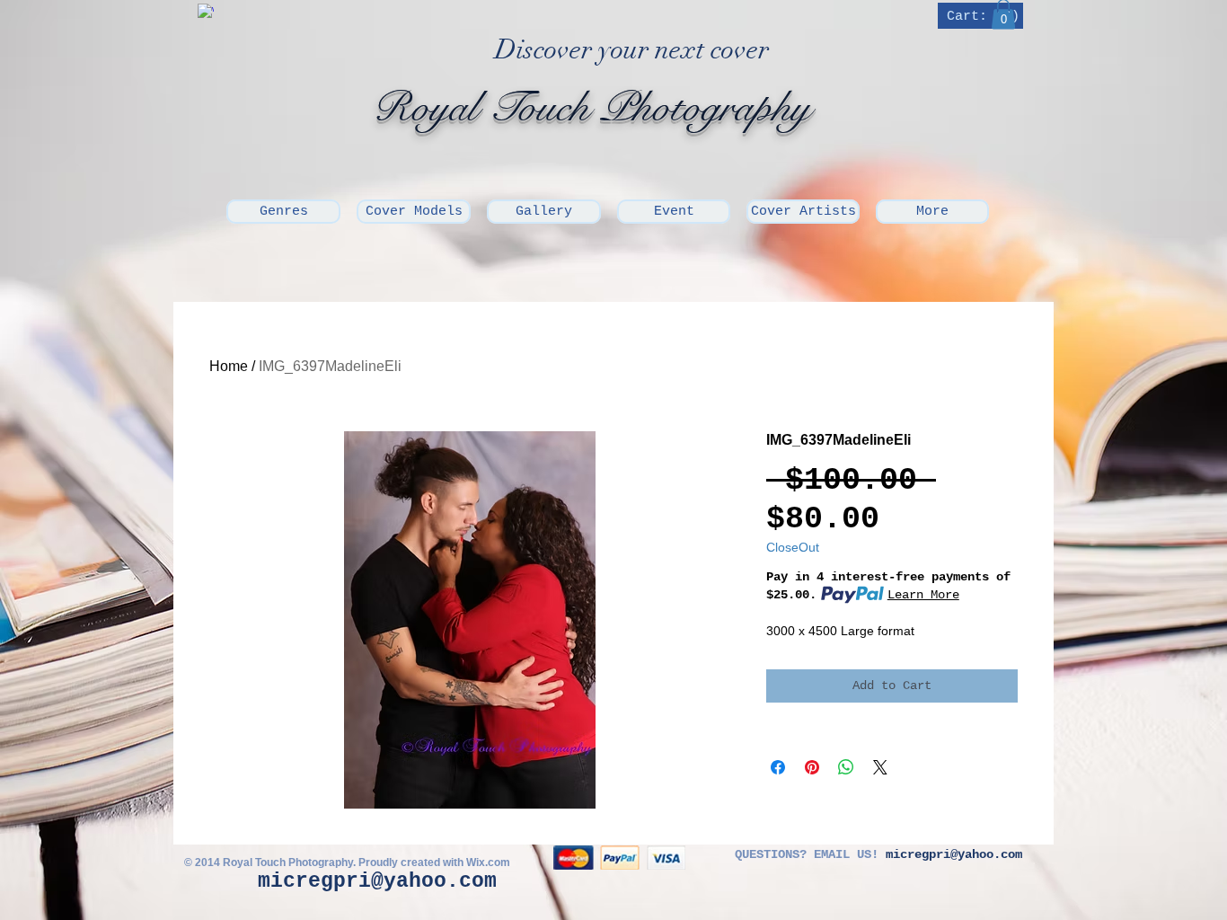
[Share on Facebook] (778, 767)
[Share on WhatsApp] (846, 767)
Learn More (923, 595)
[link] (982, 15)
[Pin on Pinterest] (812, 767)
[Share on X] (880, 767)
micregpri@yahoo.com (377, 881)
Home (228, 366)
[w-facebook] (206, 12)
